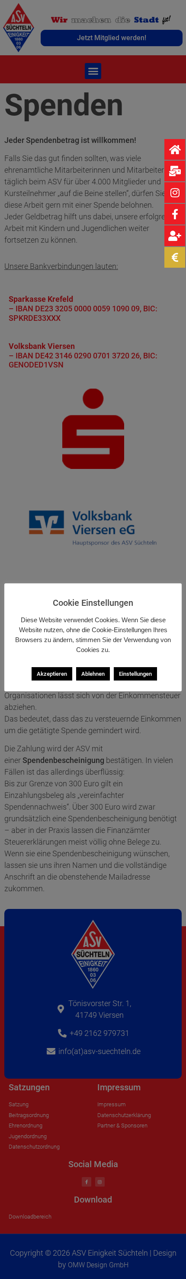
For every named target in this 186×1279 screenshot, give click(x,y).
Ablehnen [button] (93, 674)
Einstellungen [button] (135, 674)
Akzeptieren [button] (52, 674)
